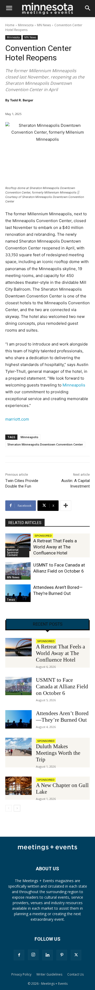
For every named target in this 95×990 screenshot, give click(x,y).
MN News (44, 25)
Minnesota (26, 25)
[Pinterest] (61, 955)
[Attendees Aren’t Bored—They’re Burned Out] (18, 593)
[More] (65, 505)
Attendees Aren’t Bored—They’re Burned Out (62, 716)
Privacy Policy (21, 974)
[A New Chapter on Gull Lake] (18, 786)
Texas (11, 599)
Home (10, 25)
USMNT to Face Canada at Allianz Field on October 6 (62, 686)
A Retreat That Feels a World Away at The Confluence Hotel (55, 547)
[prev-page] (8, 808)
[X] (76, 955)
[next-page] (17, 808)
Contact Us (75, 974)
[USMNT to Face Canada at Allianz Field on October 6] (18, 571)
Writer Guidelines (49, 974)
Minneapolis (74, 385)
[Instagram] (33, 955)
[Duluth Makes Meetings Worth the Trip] (18, 747)
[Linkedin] (47, 955)
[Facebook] (19, 955)
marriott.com (17, 419)
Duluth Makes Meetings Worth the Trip (58, 753)
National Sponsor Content (12, 552)
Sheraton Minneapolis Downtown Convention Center (45, 444)
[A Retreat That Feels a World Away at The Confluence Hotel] (18, 542)
